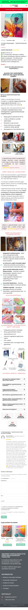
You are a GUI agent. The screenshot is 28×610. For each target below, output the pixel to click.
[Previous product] (23, 40)
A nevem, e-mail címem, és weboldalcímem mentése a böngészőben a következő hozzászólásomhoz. (12, 508)
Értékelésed (4, 480)
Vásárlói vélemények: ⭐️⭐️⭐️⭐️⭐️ (10, 50)
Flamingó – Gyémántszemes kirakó (7, 539)
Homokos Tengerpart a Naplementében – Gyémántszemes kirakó (21, 539)
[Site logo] (14, 5)
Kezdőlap (3, 40)
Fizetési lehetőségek (12, 425)
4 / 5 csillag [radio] (13, 478)
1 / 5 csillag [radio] (10, 478)
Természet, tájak (11, 40)
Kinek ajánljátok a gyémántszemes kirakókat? (12, 385)
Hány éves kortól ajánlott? (10, 409)
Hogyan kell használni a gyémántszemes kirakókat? (10, 390)
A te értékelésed (5, 478)
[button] (14, 379)
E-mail (3, 501)
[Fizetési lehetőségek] (12, 423)
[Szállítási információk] (21, 415)
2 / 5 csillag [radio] (11, 478)
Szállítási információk (20, 417)
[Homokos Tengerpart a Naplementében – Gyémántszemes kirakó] (20, 531)
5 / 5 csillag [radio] (14, 478)
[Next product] (26, 40)
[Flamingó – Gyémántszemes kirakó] (7, 531)
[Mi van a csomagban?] (7, 415)
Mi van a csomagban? (7, 417)
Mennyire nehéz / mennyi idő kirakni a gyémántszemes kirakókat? (13, 399)
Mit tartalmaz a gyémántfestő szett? (12, 395)
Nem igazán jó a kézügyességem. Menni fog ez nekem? (11, 379)
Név (2, 495)
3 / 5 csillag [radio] (12, 478)
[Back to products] (24, 40)
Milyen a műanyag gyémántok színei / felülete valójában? (13, 404)
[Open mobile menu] (1, 6)
